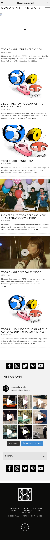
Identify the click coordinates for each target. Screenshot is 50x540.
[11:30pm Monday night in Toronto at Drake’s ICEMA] (10, 417)
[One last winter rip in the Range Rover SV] (10, 432)
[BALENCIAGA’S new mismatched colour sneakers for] (25, 432)
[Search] (48, 3)
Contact (27, 512)
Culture (38, 508)
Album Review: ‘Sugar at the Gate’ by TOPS (22, 105)
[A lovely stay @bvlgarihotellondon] (10, 402)
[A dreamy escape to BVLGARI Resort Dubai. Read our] (40, 402)
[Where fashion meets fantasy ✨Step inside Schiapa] (25, 402)
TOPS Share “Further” (17, 161)
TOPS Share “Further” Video (21, 49)
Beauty (15, 510)
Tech (39, 510)
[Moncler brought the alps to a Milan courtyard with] (25, 417)
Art (26, 508)
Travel (28, 510)
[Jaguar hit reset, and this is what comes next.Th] (40, 432)
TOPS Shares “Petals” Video (21, 272)
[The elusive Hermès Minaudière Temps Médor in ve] (40, 417)
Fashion (14, 508)
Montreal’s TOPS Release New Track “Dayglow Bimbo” (23, 216)
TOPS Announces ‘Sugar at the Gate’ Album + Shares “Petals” (24, 330)
